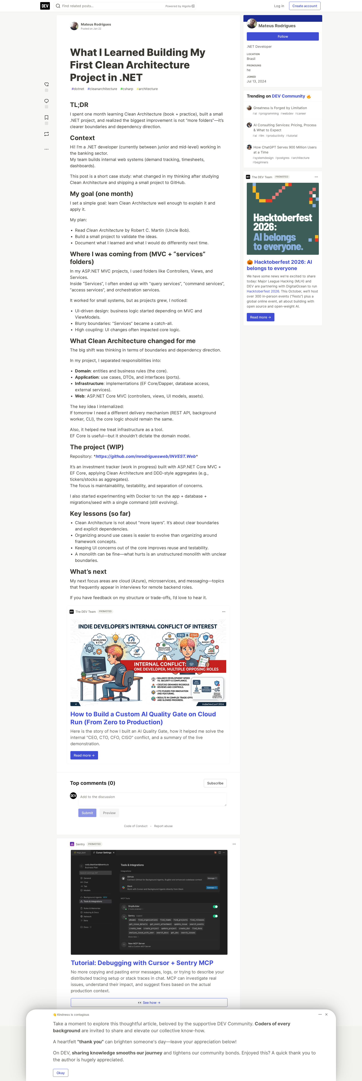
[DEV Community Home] (45, 6)
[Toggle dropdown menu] (223, 611)
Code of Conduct (135, 826)
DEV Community (288, 96)
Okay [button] (61, 1073)
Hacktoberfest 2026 (263, 291)
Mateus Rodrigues (96, 24)
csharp (126, 89)
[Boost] (46, 134)
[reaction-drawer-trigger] (46, 86)
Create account (304, 6)
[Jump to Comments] (46, 103)
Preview (109, 813)
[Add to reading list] (46, 119)
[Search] (58, 6)
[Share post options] (46, 149)
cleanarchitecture (102, 89)
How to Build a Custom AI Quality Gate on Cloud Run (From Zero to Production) (143, 718)
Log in (279, 6)
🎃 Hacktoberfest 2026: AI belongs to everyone (279, 265)
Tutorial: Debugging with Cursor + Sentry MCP (142, 962)
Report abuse (163, 826)
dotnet (78, 89)
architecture (147, 89)
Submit (87, 813)
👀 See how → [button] (149, 1002)
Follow (283, 36)
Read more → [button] (84, 755)
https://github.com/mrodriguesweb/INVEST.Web (146, 456)
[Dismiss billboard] (326, 1014)
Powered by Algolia (178, 6)
